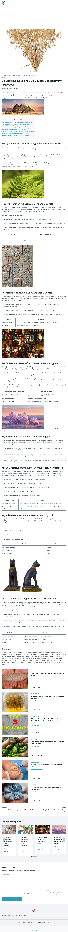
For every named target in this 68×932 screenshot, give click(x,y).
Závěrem (4, 137)
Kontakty (23, 915)
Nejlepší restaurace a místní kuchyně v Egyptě (14, 129)
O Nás (18, 915)
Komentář (5, 874)
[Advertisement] (34, 15)
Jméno (4, 894)
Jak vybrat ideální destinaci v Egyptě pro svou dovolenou (17, 122)
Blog (13, 915)
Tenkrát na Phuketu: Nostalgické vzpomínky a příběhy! (17, 809)
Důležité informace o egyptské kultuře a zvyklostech (16, 135)
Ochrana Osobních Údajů (42, 922)
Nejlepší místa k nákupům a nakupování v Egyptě (15, 133)
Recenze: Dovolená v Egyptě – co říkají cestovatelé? (25, 841)
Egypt (3, 77)
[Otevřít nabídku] (65, 2)
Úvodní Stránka (6, 915)
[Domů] (2, 75)
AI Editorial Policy (34, 930)
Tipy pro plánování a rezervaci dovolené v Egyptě (15, 124)
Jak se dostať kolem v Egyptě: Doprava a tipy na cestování (18, 131)
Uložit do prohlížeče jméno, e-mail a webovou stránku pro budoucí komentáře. (56, 892)
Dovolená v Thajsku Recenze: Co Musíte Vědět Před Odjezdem (51, 810)
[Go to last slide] (4, 840)
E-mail (26, 894)
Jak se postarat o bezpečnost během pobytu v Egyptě (16, 128)
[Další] (64, 840)
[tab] (31, 856)
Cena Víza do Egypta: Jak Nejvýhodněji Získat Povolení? (8, 841)
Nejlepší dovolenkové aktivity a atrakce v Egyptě (15, 126)
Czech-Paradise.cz (7, 88)
